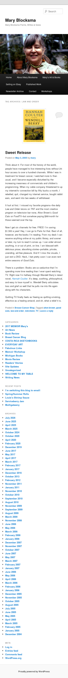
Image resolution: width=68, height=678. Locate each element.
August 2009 (11, 513)
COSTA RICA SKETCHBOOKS (21, 340)
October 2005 (12, 601)
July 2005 (10, 608)
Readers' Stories (14, 362)
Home (9, 77)
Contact (32, 91)
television (30, 310)
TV (37, 310)
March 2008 (11, 531)
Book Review (12, 333)
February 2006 (12, 586)
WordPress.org (13, 658)
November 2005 (13, 597)
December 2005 (13, 593)
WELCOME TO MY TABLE (19, 373)
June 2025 (10, 421)
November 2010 (13, 491)
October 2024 (12, 432)
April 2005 (10, 619)
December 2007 (13, 542)
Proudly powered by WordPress (34, 671)
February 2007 (12, 564)
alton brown (49, 307)
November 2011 (13, 483)
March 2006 (11, 582)
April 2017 (10, 458)
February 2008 (12, 535)
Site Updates (12, 366)
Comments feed (13, 654)
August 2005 (11, 604)
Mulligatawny (12, 404)
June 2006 (10, 571)
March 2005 (11, 623)
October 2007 (12, 549)
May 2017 (10, 454)
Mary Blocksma (20, 20)
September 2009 (13, 509)
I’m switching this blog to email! (22, 390)
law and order (17, 310)
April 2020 (10, 439)
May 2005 (10, 616)
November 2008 (13, 520)
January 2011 (12, 487)
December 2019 (13, 447)
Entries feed (11, 650)
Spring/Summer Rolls (17, 394)
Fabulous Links (13, 348)
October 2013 (12, 476)
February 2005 (12, 626)
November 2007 (13, 546)
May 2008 (10, 527)
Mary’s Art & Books (51, 77)
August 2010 (11, 502)
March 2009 (11, 516)
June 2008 (10, 524)
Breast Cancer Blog (24, 307)
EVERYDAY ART (14, 344)
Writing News (12, 377)
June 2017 (10, 450)
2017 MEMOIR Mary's (16, 326)
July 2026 (10, 417)
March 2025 (11, 428)
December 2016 (13, 472)
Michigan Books (14, 355)
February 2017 (12, 465)
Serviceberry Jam (14, 401)
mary (33, 157)
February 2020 (12, 443)
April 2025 (10, 425)
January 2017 (12, 469)
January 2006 (12, 590)
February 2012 (12, 480)
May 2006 (10, 575)
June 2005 (10, 612)
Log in (8, 647)
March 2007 (11, 560)
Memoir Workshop (15, 351)
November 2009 (13, 505)
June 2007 (10, 553)
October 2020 (12, 436)
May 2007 (10, 557)
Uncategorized (13, 370)
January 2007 (12, 568)
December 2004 (13, 634)
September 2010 (13, 498)
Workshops (46, 91)
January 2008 (12, 538)
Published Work (33, 84)
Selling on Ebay (13, 84)
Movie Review (12, 359)
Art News (10, 329)
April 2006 (10, 579)
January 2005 (12, 630)
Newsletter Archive (15, 91)
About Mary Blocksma (27, 77)
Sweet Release (18, 152)
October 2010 (12, 494)
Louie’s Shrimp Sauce (17, 397)
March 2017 (11, 461)
